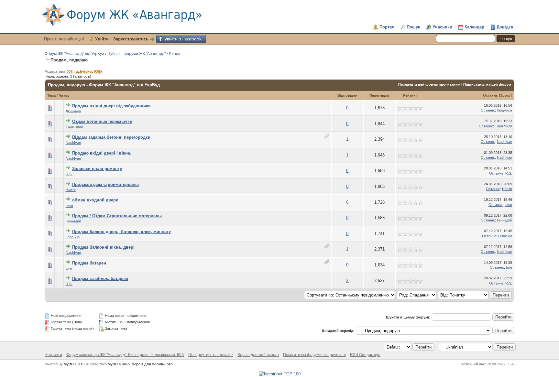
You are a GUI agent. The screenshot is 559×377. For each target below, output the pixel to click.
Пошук (413, 27)
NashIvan (73, 143)
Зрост (505, 95)
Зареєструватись (130, 39)
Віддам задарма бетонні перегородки (111, 137)
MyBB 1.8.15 (74, 364)
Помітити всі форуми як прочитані (314, 354)
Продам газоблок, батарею (100, 278)
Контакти (53, 354)
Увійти (102, 39)
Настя (71, 190)
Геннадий (73, 221)
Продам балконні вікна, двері (103, 247)
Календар (474, 27)
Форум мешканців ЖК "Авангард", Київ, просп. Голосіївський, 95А (125, 354)
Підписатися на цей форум (487, 84)
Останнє (490, 95)
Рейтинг (410, 95)
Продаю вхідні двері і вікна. (101, 153)
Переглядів (379, 95)
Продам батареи (89, 263)
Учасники (442, 27)
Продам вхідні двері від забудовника (111, 105)
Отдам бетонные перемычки (102, 121)
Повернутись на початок (210, 354)
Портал (386, 27)
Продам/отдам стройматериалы (105, 184)
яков (69, 206)
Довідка (505, 27)
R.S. (69, 174)
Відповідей (347, 95)
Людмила (73, 111)
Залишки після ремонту (97, 168)
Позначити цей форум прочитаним (429, 84)
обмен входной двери (95, 200)
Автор (64, 95)
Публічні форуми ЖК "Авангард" (136, 53)
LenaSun (73, 237)
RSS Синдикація (365, 354)
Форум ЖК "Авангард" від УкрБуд (74, 53)
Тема (51, 95)
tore (69, 268)
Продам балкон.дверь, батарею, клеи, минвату (121, 231)
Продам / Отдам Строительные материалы (117, 215)
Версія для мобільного (258, 354)
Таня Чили (74, 127)
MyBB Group (119, 364)
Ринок (174, 53)
